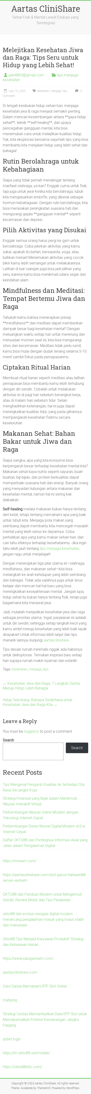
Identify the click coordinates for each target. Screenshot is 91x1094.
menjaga (56, 91)
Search (8, 740)
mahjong (10, 1000)
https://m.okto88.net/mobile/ (26, 1053)
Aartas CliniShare (45, 8)
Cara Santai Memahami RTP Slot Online (35, 986)
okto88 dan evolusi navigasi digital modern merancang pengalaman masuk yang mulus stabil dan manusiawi (43, 919)
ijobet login (12, 1039)
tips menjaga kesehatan (59, 548)
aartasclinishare (56, 640)
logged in (31, 731)
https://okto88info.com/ (22, 1067)
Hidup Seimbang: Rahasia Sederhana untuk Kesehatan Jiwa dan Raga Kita (37, 702)
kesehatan (43, 91)
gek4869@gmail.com (26, 75)
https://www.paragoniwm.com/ (28, 958)
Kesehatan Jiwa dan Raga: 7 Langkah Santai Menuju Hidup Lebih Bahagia (41, 685)
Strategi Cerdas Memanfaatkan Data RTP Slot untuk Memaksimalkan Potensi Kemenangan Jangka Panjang (45, 1019)
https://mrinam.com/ (19, 861)
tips (65, 91)
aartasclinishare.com (20, 972)
